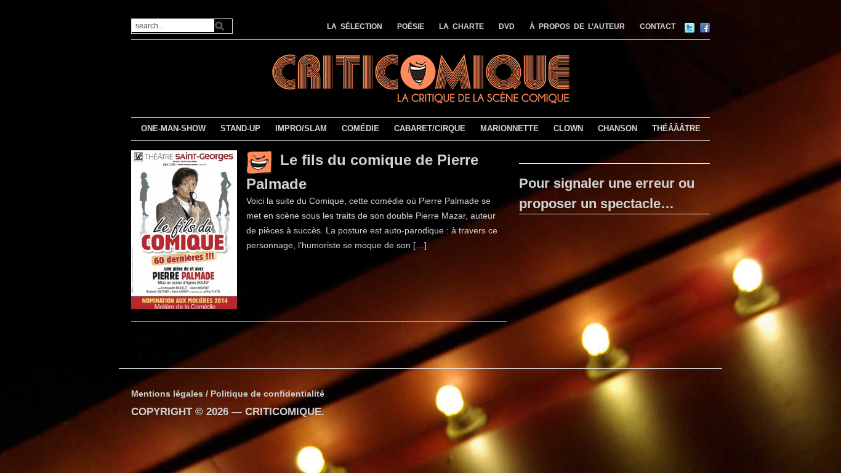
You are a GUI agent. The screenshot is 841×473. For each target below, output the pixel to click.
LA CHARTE (461, 26)
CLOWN (568, 128)
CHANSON (617, 128)
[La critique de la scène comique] (420, 77)
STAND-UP (240, 128)
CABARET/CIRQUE (429, 128)
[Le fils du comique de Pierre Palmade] (184, 229)
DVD (507, 26)
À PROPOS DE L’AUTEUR (577, 26)
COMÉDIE (360, 128)
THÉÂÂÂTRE (676, 128)
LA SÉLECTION (354, 26)
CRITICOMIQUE (283, 412)
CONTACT (657, 26)
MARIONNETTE (509, 128)
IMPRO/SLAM (301, 128)
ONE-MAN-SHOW (173, 128)
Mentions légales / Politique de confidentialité (227, 393)
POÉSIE (410, 26)
